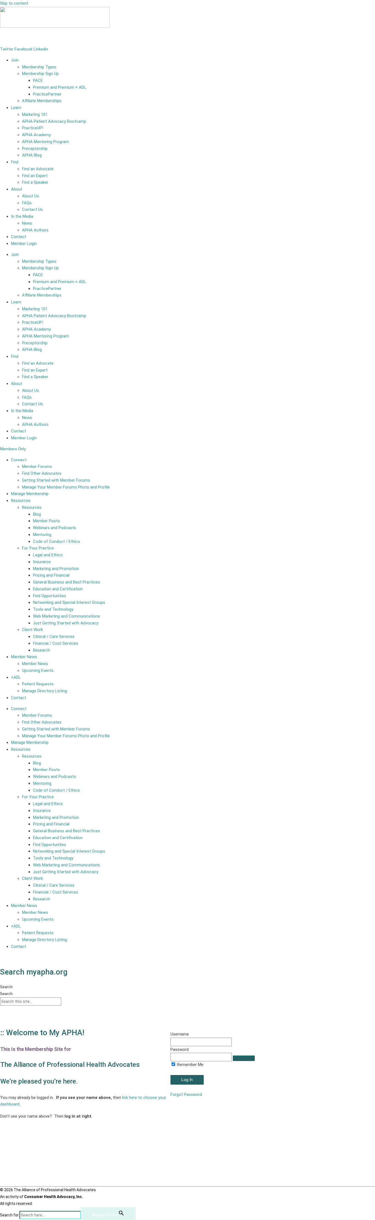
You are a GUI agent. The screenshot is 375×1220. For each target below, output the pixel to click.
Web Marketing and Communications (66, 616)
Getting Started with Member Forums (56, 480)
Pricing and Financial (51, 575)
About (16, 189)
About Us (30, 196)
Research (41, 650)
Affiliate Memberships (41, 100)
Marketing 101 (34, 114)
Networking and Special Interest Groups (69, 602)
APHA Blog (32, 155)
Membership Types (39, 67)
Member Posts (46, 520)
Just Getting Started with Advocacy (65, 623)
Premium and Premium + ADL (59, 87)
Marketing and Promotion (56, 568)
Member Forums (37, 466)
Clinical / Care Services (53, 636)
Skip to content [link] (14, 3)
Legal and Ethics (48, 554)
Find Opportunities (49, 595)
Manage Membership (30, 493)
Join (15, 60)
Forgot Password (186, 1094)
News (27, 223)
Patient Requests (38, 684)
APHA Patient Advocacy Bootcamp (54, 121)
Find (14, 162)
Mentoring (42, 534)
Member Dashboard (17, 957)
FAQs (27, 202)
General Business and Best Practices (66, 582)
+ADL (16, 677)
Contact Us (32, 209)
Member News (24, 656)
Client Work (32, 629)
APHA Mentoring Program (45, 141)
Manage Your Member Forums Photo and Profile (66, 487)
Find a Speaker (35, 182)
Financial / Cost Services (55, 643)
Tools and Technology (53, 609)
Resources (20, 500)
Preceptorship (34, 148)
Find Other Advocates (41, 473)
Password (179, 1049)
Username (179, 1034)
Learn (16, 107)
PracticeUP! (32, 127)
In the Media (22, 216)
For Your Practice (38, 548)
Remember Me (189, 1064)
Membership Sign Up (40, 73)
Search (6, 986)
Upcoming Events (38, 670)
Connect (19, 459)
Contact (18, 236)
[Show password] (244, 1058)
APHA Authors (35, 230)
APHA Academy (36, 134)
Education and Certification (58, 589)
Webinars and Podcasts (54, 527)
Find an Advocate (38, 168)
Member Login (13, 37)
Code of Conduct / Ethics (56, 541)
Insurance (42, 561)
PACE (38, 80)
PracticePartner (47, 94)
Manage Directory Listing (44, 690)
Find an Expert (34, 175)
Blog (37, 514)
